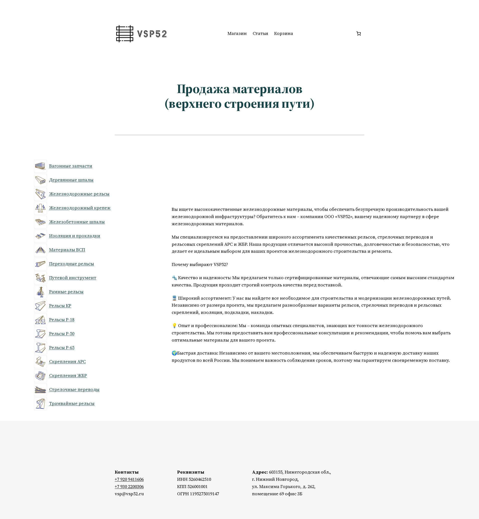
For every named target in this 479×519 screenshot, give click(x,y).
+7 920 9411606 (129, 479)
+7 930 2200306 (129, 486)
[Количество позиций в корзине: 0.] (358, 33)
